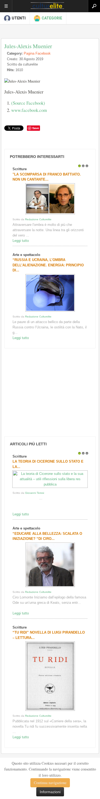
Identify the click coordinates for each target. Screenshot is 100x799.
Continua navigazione (50, 782)
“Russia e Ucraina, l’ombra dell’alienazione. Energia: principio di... (48, 265)
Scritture (20, 169)
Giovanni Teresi (34, 492)
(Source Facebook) (28, 103)
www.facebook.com (29, 110)
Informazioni (50, 792)
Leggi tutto (21, 241)
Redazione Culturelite (38, 219)
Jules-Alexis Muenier (28, 46)
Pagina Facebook (37, 53)
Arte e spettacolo (26, 255)
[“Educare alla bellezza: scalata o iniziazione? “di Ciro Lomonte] (50, 587)
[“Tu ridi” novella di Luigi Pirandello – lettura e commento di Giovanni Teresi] (50, 711)
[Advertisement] (43, 392)
